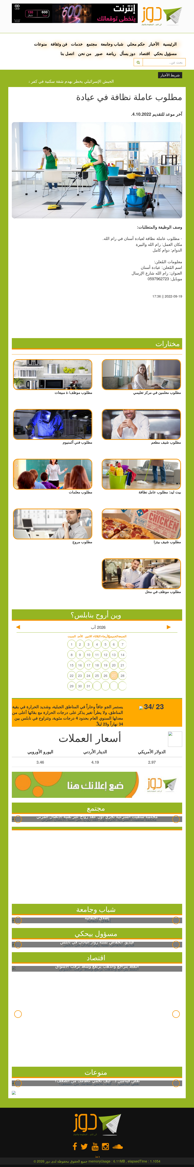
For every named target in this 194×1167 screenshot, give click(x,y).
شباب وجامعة (112, 44)
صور (98, 53)
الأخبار (154, 44)
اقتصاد (144, 53)
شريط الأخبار (170, 75)
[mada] (75, 12)
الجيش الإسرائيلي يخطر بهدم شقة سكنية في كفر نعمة (79, 81)
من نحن (84, 53)
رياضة (111, 53)
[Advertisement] (97, 866)
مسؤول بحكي (165, 53)
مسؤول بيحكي (96, 933)
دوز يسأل (127, 53)
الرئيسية (170, 44)
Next (176, 819)
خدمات (77, 44)
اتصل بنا (67, 53)
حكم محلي (136, 44)
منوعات (40, 44)
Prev (18, 819)
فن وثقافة (59, 44)
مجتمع (92, 44)
